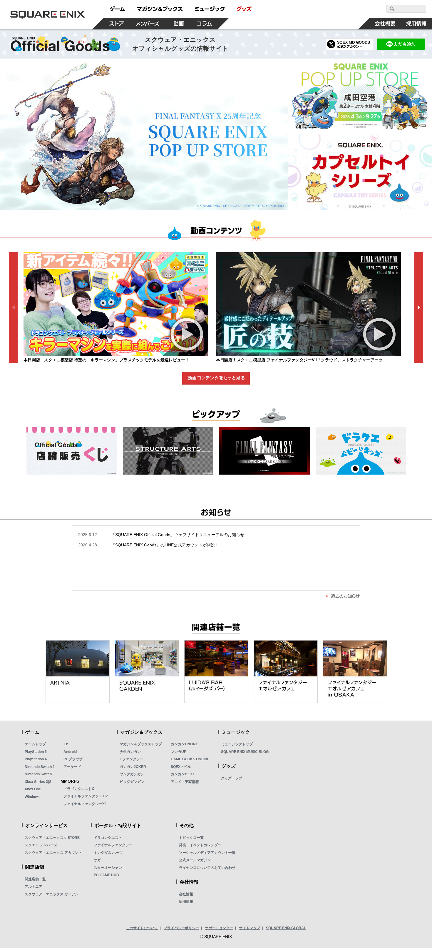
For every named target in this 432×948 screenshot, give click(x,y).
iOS (66, 744)
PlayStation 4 (36, 759)
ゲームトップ (35, 744)
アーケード (72, 767)
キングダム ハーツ (108, 853)
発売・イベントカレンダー (200, 845)
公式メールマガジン (195, 860)
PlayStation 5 (36, 752)
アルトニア (33, 886)
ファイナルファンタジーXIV (85, 796)
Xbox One (33, 789)
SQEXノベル (181, 767)
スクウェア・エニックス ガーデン (51, 894)
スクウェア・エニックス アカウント (53, 853)
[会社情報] (385, 23)
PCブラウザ (73, 759)
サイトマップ (249, 928)
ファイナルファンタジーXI (84, 804)
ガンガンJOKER (133, 767)
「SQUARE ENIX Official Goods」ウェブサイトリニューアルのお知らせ (161, 534)
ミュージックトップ (237, 744)
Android (70, 752)
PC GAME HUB (106, 875)
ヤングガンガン (132, 774)
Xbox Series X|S (38, 782)
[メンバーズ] (148, 23)
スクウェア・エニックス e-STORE (52, 838)
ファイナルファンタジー (113, 845)
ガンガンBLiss (183, 774)
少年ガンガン (130, 752)
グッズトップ (231, 778)
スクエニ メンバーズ (41, 845)
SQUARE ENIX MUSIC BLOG (245, 752)
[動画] (179, 23)
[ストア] (117, 23)
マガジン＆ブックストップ (141, 744)
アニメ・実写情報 (185, 782)
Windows (32, 797)
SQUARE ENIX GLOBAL (286, 928)
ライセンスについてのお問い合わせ (207, 868)
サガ (97, 860)
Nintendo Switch (38, 774)
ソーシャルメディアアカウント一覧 (207, 853)
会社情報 (186, 894)
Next (418, 307)
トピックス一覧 (191, 838)
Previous (13, 307)
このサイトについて (142, 928)
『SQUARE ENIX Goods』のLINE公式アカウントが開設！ (148, 545)
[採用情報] (416, 23)
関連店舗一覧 (35, 879)
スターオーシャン (108, 868)
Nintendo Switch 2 (40, 767)
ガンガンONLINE (184, 744)
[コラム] (204, 23)
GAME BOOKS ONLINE (190, 759)
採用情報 (186, 901)
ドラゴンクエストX (78, 789)
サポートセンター (219, 928)
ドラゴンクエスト (108, 838)
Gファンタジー (131, 759)
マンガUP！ (180, 752)
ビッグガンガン (132, 782)
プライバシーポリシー (181, 928)
